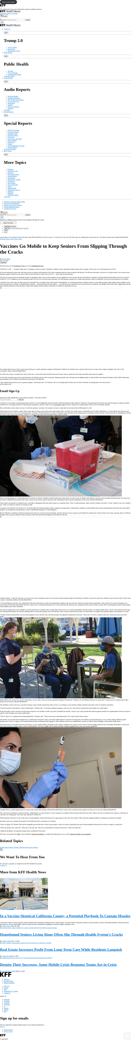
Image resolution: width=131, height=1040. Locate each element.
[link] (3, 263)
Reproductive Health (14, 179)
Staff (5, 989)
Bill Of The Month (13, 130)
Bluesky (6, 1008)
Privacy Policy (8, 1031)
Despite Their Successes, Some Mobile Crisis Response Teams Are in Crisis (58, 964)
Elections (10, 169)
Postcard (24, 847)
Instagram (7, 999)
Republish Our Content (11, 991)
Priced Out (11, 137)
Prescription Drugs (13, 174)
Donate (15, 13)
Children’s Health (13, 195)
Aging (10, 186)
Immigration (11, 178)
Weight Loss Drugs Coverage (13, 205)
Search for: (3, 20)
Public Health (8, 52)
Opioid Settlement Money (11, 207)
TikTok (6, 1010)
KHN (18, 834)
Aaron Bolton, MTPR (8, 971)
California (35, 847)
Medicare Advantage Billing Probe (14, 202)
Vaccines (10, 71)
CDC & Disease (13, 73)
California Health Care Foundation (80, 834)
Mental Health (12, 188)
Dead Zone (11, 142)
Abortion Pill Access (10, 208)
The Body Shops (13, 135)
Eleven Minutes (12, 147)
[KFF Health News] (10, 12)
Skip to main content (8, 2)
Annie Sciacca (6, 926)
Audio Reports (8, 78)
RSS (5, 1011)
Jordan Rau (5, 956)
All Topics (7, 197)
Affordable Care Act (14, 190)
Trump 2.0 (7, 29)
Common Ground (13, 132)
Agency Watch (12, 47)
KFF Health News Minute (16, 100)
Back (6, 32)
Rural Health (11, 183)
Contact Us (3, 865)
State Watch (11, 49)
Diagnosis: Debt (12, 134)
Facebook (7, 1004)
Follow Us (9, 13)
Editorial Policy (8, 1030)
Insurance (11, 173)
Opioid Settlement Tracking (16, 146)
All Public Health (9, 76)
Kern (63, 405)
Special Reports (8, 112)
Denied (10, 144)
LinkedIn (6, 1003)
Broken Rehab (12, 140)
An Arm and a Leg (13, 101)
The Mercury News (19, 266)
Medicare (10, 191)
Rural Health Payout (14, 51)
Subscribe (3, 13)
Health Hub (11, 103)
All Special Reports (10, 149)
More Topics (8, 151)
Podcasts (6, 979)
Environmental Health (14, 74)
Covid (19, 847)
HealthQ (10, 105)
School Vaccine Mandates (11, 203)
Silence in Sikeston (13, 107)
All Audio (7, 110)
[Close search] (2, 22)
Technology (11, 181)
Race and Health (13, 185)
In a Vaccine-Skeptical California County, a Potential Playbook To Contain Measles (65, 916)
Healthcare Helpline (14, 98)
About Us (7, 986)
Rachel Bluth (6, 259)
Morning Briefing (9, 983)
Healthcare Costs (13, 171)
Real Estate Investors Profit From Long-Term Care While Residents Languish (61, 949)
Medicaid (10, 193)
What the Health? (13, 96)
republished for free (37, 266)
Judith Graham (6, 941)
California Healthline (37, 834)
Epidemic (10, 108)
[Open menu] (1, 18)
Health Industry (12, 176)
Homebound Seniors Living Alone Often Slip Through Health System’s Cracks (61, 934)
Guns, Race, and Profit (14, 139)
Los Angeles (57, 405)
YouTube (6, 1001)
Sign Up (21, 399)
